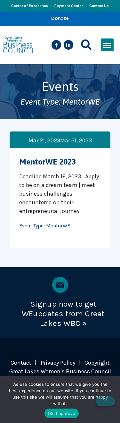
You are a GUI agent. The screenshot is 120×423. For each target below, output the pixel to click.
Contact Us (99, 6)
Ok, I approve (61, 413)
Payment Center (68, 6)
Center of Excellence (29, 6)
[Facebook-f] (56, 45)
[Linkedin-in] (68, 45)
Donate (60, 18)
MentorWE (58, 226)
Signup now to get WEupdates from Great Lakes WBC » (63, 313)
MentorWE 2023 (47, 161)
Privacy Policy (58, 362)
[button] (86, 45)
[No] (105, 401)
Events (60, 86)
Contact (21, 362)
